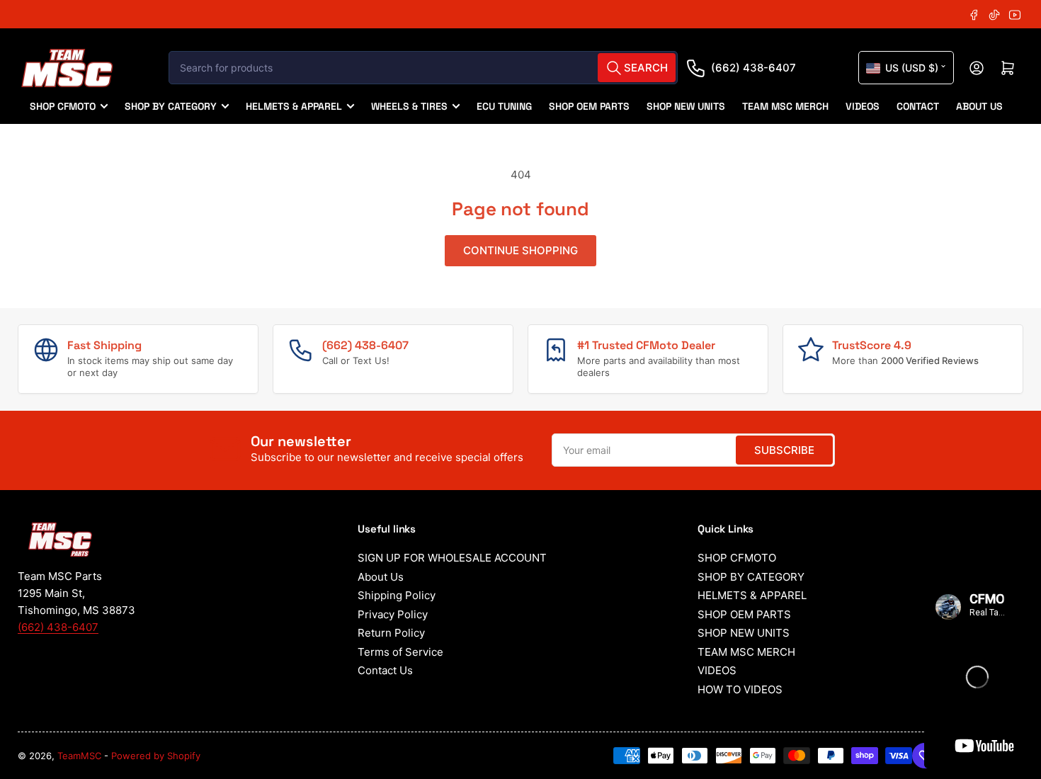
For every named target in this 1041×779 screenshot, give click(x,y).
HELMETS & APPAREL (294, 106)
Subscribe (784, 450)
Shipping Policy (397, 595)
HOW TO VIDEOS (740, 689)
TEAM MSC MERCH (785, 106)
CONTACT (918, 106)
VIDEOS (863, 106)
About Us (381, 577)
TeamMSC (79, 755)
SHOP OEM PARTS (589, 106)
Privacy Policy (393, 614)
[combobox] (423, 67)
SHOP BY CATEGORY (171, 106)
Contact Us (385, 670)
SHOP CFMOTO (63, 106)
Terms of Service (400, 652)
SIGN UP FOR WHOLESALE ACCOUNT (452, 557)
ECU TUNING (504, 106)
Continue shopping (520, 250)
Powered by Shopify (155, 755)
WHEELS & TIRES (409, 106)
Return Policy (391, 632)
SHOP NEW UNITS (686, 106)
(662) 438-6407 (753, 67)
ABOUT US (979, 106)
